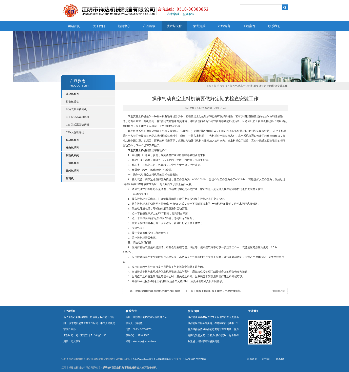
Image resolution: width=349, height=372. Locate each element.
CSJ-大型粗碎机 (75, 132)
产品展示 (149, 26)
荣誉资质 (199, 26)
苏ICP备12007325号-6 (143, 358)
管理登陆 (201, 358)
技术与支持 (174, 26)
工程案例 (249, 26)
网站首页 (74, 26)
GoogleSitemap (163, 358)
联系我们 (274, 26)
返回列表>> (279, 291)
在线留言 (224, 26)
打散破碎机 (72, 101)
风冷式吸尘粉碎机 (76, 109)
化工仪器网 (189, 358)
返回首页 (252, 358)
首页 (208, 85)
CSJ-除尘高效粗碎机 (77, 116)
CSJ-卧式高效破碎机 (77, 124)
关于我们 (99, 26)
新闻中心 (124, 26)
